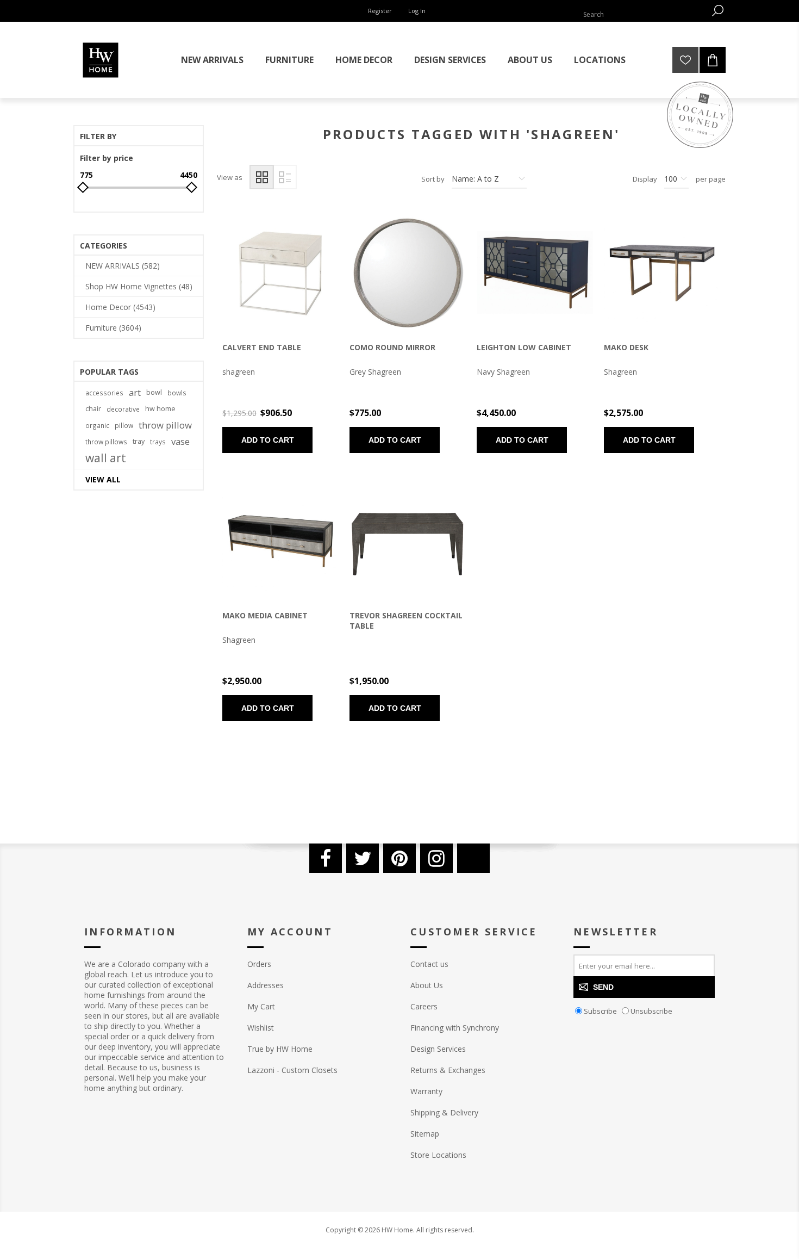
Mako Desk (626, 347)
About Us (426, 985)
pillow (124, 425)
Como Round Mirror (392, 347)
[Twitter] (362, 858)
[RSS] (473, 858)
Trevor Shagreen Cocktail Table (406, 620)
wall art (105, 458)
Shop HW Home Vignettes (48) (138, 286)
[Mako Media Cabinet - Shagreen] (280, 541)
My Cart (261, 1006)
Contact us (429, 964)
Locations (600, 60)
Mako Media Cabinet (265, 615)
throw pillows (106, 441)
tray (139, 441)
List (284, 177)
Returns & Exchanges (447, 1070)
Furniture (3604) (113, 327)
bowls (176, 392)
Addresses (265, 985)
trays (158, 441)
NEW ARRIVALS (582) (122, 266)
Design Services (438, 1049)
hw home (160, 408)
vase (180, 441)
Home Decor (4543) (120, 307)
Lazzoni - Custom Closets (292, 1070)
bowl (154, 392)
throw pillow (165, 425)
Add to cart (267, 440)
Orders (259, 964)
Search (717, 10)
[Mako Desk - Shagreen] (662, 273)
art (135, 392)
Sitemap (424, 1133)
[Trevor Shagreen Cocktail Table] (407, 541)
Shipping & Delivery (444, 1112)
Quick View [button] (262, 276)
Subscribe (600, 1011)
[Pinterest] (399, 858)
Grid (261, 177)
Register (380, 11)
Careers (424, 1006)
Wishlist (260, 1027)
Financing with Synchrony (454, 1027)
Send (603, 987)
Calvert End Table (261, 347)
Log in (417, 11)
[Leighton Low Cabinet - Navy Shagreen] (535, 273)
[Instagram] (436, 858)
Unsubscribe (651, 1011)
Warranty (426, 1091)
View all (103, 479)
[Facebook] (325, 858)
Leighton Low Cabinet (524, 347)
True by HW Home (280, 1049)
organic (97, 425)
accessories (104, 392)
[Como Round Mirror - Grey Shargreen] (407, 273)
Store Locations (438, 1155)
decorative (123, 409)
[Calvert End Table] (280, 273)
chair (93, 408)
